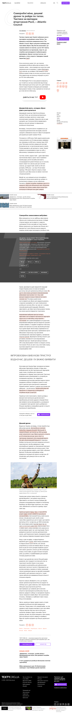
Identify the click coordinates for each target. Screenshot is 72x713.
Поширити (22, 33)
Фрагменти (25, 680)
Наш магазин (26, 692)
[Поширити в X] (30, 34)
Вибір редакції (26, 684)
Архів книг (25, 697)
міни (26, 630)
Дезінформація (41, 682)
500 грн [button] (30, 262)
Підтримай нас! (26, 690)
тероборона (34, 628)
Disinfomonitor (41, 684)
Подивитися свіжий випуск (60, 687)
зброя (30, 630)
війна (21, 628)
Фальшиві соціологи (43, 680)
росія (40, 628)
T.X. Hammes (22, 30)
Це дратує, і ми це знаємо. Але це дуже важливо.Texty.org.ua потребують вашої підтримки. (34, 238)
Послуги (40, 679)
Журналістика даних (43, 677)
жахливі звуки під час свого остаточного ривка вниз (33, 525)
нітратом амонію (24, 337)
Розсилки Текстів (27, 682)
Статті (24, 679)
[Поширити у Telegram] (33, 34)
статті (27, 58)
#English (25, 686)
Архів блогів (26, 696)
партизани (27, 628)
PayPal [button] (22, 276)
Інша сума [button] (23, 265)
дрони (45, 628)
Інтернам (40, 686)
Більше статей (24, 651)
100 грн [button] (22, 262)
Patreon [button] (23, 272)
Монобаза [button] (44, 272)
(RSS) (27, 679)
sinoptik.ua (59, 123)
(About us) (29, 677)
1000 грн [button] (37, 262)
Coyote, (31, 541)
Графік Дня (25, 694)
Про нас (25, 677)
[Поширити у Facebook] (27, 34)
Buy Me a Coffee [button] (33, 272)
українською (18, 705)
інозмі (21, 630)
